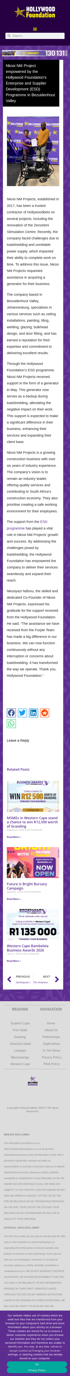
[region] (35, 53)
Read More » (14, 837)
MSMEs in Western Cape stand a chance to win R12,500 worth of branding (32, 822)
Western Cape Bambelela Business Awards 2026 (27, 948)
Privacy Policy (37, 1370)
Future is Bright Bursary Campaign (27, 886)
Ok (37, 1364)
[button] (35, 29)
